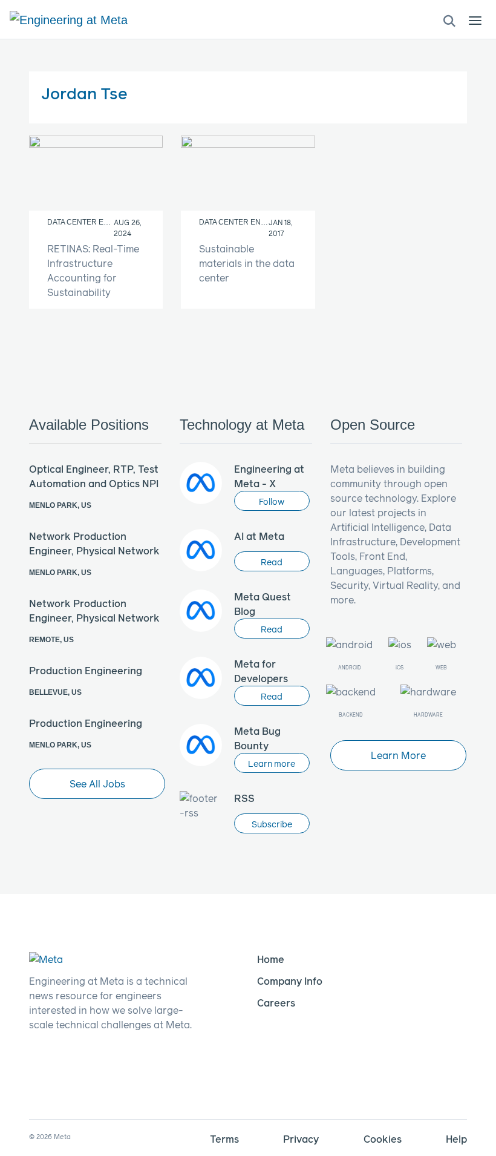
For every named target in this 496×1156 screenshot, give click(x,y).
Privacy (301, 1139)
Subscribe (272, 824)
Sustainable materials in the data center (247, 263)
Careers (276, 1002)
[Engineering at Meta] (69, 19)
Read (271, 562)
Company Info (289, 981)
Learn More (398, 755)
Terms (224, 1139)
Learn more (271, 763)
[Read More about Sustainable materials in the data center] (248, 173)
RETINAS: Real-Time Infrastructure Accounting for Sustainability (93, 270)
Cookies (383, 1139)
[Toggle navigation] (449, 20)
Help (456, 1139)
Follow (271, 501)
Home (270, 959)
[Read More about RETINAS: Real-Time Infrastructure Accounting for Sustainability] (96, 173)
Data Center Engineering (98, 222)
